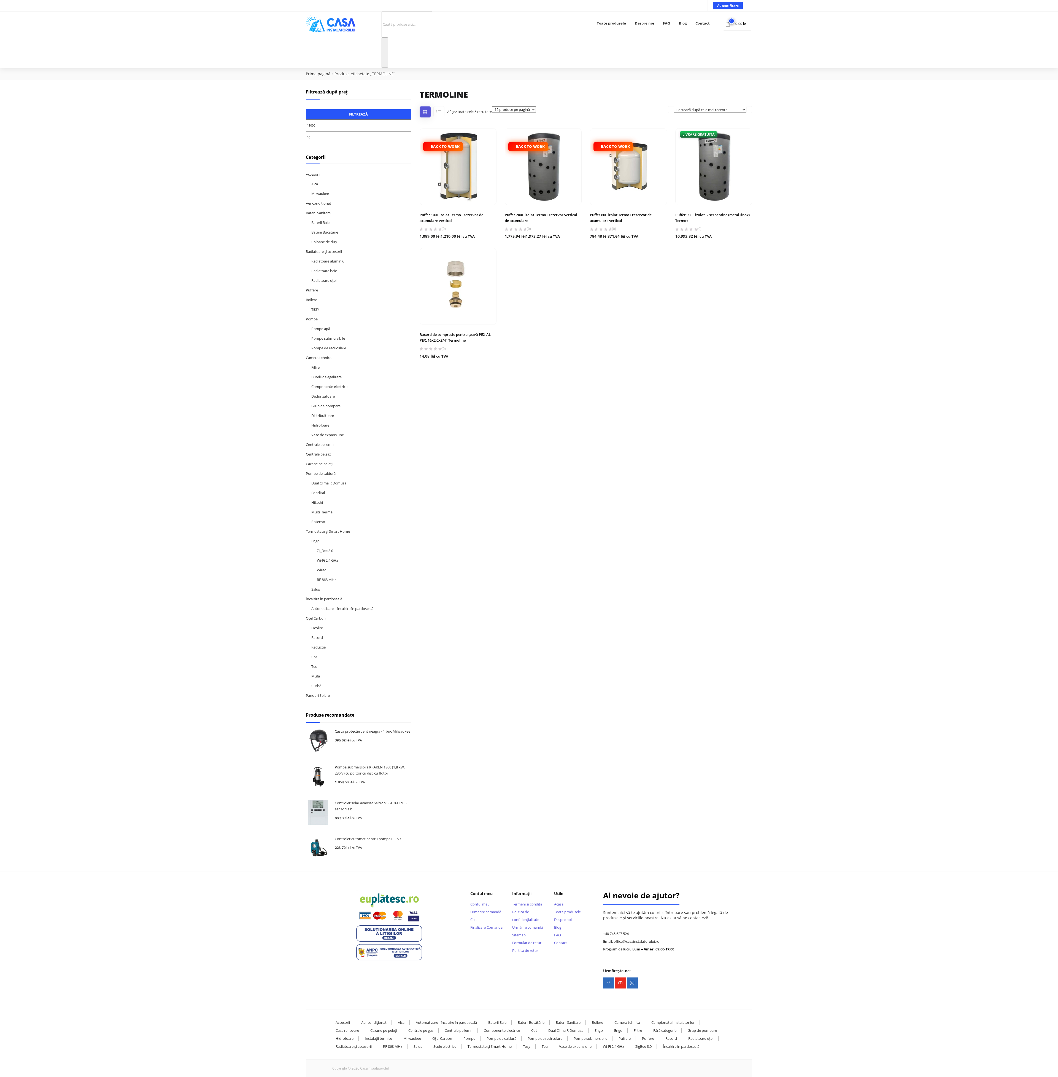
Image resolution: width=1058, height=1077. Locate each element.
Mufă (315, 676)
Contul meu (480, 904)
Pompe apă (320, 328)
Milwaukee (320, 193)
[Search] (385, 52)
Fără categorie (664, 1030)
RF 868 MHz (326, 579)
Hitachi (317, 502)
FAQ (666, 23)
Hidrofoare (320, 425)
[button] (737, 24)
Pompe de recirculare (328, 347)
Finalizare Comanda (486, 927)
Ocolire (317, 627)
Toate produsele (611, 23)
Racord (317, 637)
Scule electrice (444, 1046)
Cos (473, 919)
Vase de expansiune (327, 434)
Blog (683, 23)
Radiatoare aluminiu (327, 261)
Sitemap (519, 935)
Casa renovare (347, 1030)
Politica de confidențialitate (525, 915)
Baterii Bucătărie (324, 232)
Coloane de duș (324, 241)
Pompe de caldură (321, 473)
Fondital (318, 492)
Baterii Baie (320, 222)
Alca (314, 183)
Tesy (526, 1046)
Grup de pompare (326, 405)
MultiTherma (322, 512)
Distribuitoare (322, 415)
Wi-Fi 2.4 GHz (327, 560)
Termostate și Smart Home (328, 531)
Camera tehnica (318, 357)
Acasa (558, 904)
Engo (315, 540)
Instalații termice (378, 1038)
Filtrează (358, 114)
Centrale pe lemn (320, 444)
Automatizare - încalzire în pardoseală (446, 1022)
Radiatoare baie (324, 270)
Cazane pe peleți (319, 463)
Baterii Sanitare (318, 212)
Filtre (315, 367)
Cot (314, 656)
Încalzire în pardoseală (324, 598)
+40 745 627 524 (616, 933)
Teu (314, 666)
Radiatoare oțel (323, 280)
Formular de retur (526, 942)
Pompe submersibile (328, 338)
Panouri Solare (318, 695)
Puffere (312, 290)
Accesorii (313, 174)
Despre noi (644, 23)
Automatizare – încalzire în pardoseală (342, 608)
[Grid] (425, 111)
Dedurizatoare (323, 396)
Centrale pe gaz (318, 454)
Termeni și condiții (527, 904)
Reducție (318, 647)
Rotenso (318, 521)
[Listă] (438, 111)
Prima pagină (318, 73)
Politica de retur (525, 950)
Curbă (316, 685)
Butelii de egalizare (326, 376)
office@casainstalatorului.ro (636, 941)
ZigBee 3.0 (325, 550)
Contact (702, 23)
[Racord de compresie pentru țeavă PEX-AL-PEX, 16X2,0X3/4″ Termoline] (458, 286)
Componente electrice (329, 386)
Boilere (311, 299)
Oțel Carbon (316, 618)
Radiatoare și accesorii (324, 251)
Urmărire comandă (485, 911)
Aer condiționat (318, 203)
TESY (315, 309)
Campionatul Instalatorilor (673, 1022)
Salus (315, 589)
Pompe (312, 319)
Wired (321, 569)
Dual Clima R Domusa (328, 483)
